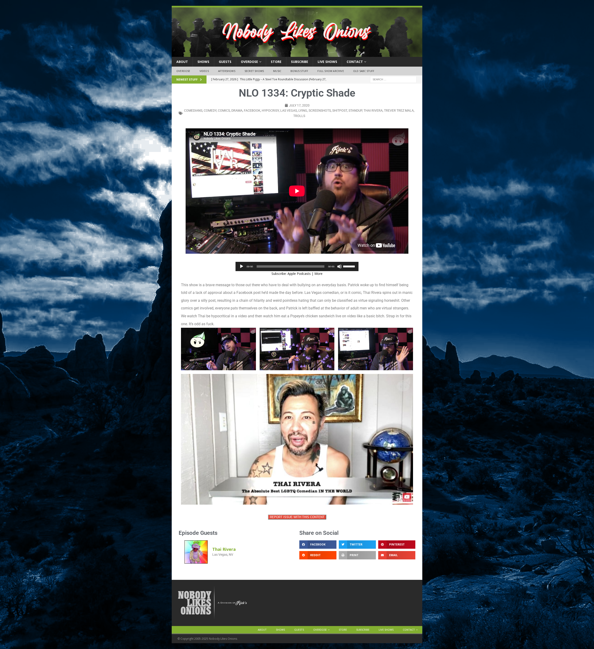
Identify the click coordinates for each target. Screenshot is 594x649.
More (318, 273)
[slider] (349, 266)
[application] (297, 266)
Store (276, 61)
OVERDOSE (249, 61)
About (182, 61)
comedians (193, 110)
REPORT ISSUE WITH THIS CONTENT (297, 517)
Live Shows (327, 61)
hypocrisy (270, 110)
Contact (355, 61)
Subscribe (299, 61)
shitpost (339, 110)
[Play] (241, 266)
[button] (317, 544)
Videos (204, 71)
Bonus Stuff (299, 71)
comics (224, 110)
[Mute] (339, 266)
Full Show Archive (330, 71)
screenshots (320, 110)
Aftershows (226, 71)
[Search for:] (393, 79)
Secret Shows (254, 71)
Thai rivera (373, 110)
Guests (225, 61)
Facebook (252, 110)
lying (302, 110)
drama (236, 110)
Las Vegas (288, 110)
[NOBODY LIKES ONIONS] (297, 54)
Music (277, 71)
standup (355, 110)
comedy (210, 110)
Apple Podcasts (299, 273)
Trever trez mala (399, 110)
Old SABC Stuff (363, 71)
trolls (299, 116)
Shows (203, 61)
